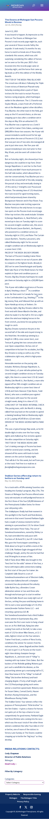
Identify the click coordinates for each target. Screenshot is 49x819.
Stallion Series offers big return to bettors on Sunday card (23, 476)
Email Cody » (10, 764)
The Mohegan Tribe (29, 798)
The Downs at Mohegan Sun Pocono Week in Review (24, 20)
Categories (9, 779)
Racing (19, 25)
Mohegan (13, 798)
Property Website (12, 794)
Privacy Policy (23, 801)
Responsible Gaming (32, 794)
